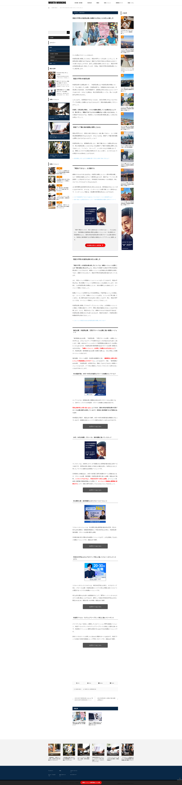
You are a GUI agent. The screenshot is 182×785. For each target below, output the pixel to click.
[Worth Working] (57, 2)
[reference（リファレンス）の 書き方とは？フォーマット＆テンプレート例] (127, 61)
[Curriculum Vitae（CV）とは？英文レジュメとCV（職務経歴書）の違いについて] (127, 22)
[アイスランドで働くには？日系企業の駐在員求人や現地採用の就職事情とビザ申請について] (127, 99)
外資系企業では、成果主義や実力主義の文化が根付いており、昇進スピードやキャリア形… (63, 95)
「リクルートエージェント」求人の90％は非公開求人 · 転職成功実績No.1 (63, 198)
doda (60, 770)
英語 (95, 689)
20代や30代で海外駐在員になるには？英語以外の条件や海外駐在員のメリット (84, 699)
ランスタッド (50, 770)
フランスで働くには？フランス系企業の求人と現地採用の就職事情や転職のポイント (127, 165)
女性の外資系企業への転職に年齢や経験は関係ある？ (106, 699)
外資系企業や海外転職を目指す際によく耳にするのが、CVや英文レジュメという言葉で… (63, 78)
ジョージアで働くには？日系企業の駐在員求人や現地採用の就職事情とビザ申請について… (127, 203)
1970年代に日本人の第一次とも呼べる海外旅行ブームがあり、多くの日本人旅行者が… (63, 86)
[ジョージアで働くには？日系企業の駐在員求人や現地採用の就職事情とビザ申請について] (127, 194)
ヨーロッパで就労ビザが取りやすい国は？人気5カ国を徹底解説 (127, 146)
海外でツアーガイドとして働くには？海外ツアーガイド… (63, 82)
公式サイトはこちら (95, 426)
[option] (55, 752)
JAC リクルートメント (62, 775)
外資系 (86, 689)
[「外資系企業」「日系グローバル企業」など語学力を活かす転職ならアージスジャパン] (51, 205)
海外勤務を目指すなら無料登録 (95, 245)
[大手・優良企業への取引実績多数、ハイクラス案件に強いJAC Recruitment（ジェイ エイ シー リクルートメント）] (51, 187)
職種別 (98, 2)
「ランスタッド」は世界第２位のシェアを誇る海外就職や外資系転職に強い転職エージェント (128, 759)
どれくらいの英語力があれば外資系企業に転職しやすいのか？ (90, 320)
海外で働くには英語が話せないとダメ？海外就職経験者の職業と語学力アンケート (95, 199)
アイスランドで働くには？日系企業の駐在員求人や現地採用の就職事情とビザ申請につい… (127, 109)
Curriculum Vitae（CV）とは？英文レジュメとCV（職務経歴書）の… (127, 32)
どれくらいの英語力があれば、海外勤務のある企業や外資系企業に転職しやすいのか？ (95, 723)
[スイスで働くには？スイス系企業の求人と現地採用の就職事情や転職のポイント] (127, 80)
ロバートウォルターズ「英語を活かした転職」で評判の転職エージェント (58, 117)
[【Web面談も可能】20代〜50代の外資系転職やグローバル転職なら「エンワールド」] (51, 179)
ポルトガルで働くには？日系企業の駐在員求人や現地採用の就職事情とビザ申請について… (127, 128)
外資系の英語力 (82, 12)
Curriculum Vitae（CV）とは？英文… (62, 73)
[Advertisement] (95, 666)
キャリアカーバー (73, 774)
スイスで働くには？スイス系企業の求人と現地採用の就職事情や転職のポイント (127, 90)
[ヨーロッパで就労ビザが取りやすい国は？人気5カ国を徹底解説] (127, 137)
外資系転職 (92, 689)
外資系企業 (89, 2)
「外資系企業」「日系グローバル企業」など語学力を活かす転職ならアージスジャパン (63, 206)
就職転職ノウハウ (119, 2)
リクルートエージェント (73, 771)
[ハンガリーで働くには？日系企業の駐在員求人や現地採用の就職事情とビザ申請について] (127, 41)
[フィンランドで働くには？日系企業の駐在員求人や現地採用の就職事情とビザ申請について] (127, 175)
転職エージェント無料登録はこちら (90, 782)
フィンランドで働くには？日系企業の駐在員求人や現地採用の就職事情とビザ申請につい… (127, 184)
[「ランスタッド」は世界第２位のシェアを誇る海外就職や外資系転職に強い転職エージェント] (51, 170)
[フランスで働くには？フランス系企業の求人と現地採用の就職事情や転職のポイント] (127, 155)
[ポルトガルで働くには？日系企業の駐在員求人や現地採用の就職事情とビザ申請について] (127, 118)
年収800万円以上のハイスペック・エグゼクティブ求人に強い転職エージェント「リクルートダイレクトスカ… (98, 759)
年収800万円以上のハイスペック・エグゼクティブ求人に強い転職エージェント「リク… (58, 137)
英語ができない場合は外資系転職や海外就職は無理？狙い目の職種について (79, 723)
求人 (88, 689)
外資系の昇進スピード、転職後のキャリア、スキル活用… (63, 90)
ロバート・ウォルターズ (51, 775)
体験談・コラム (131, 2)
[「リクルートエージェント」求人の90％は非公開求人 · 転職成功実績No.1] (51, 196)
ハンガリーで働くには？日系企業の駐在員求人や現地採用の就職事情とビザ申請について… (127, 51)
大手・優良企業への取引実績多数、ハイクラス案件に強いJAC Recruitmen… (63, 189)
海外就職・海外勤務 (78, 2)
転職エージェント (107, 2)
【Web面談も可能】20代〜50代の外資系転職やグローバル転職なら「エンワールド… (59, 156)
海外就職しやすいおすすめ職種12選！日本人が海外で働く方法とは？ (91, 158)
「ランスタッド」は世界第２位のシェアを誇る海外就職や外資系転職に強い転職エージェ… (63, 172)
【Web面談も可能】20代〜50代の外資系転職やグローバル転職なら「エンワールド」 (69, 759)
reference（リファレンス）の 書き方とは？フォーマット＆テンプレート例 (127, 70)
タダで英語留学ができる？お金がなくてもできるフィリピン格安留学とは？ (93, 197)
